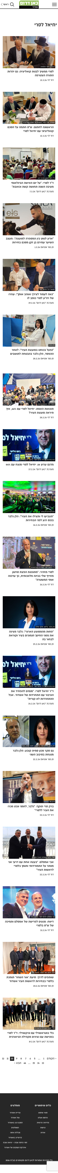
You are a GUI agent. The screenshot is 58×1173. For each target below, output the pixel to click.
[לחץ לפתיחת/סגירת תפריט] (54, 4)
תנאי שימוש (43, 1113)
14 (37, 1063)
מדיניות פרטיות (43, 1123)
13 (42, 1063)
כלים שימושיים (43, 1105)
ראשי (6, 4)
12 (2, 1059)
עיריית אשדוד (15, 1113)
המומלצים (15, 1128)
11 (6, 1059)
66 (24, 1063)
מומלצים (15, 1105)
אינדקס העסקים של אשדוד (15, 1147)
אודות (43, 1133)
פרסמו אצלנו (43, 1118)
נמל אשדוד (15, 1118)
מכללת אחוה (15, 1133)
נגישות (42, 1128)
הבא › (17, 1063)
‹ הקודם (51, 1058)
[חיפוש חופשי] (12, 4)
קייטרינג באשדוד (15, 1137)
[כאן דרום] (29, 4)
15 (33, 1063)
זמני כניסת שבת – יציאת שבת (15, 1142)
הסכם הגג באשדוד (15, 1123)
